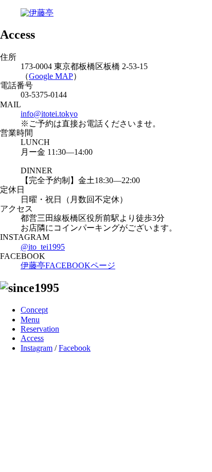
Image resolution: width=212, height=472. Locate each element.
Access (32, 338)
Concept (34, 309)
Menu (30, 319)
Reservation (40, 328)
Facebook (75, 348)
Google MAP (51, 76)
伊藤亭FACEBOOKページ (68, 265)
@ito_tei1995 (43, 246)
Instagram (36, 348)
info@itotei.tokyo (49, 113)
